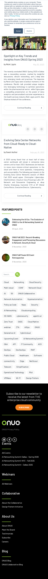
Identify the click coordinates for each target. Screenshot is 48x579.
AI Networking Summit (33, 338)
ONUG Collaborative (26, 293)
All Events (6, 453)
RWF (33, 350)
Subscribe (24, 407)
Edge (22, 361)
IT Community (27, 344)
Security (34, 304)
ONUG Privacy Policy (10, 429)
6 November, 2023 (19, 247)
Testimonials (7, 533)
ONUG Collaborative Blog (12, 564)
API (14, 344)
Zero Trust (8, 321)
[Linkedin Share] (41, 129)
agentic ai (37, 316)
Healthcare (24, 355)
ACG (40, 344)
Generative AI (9, 333)
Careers (5, 541)
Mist (31, 372)
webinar (7, 327)
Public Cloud (9, 355)
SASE (20, 321)
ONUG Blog (6, 560)
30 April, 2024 (17, 229)
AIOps (27, 327)
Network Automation (13, 299)
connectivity (9, 361)
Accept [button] (18, 31)
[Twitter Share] (34, 129)
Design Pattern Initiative (12, 506)
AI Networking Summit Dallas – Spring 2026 (20, 457)
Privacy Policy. (15, 16)
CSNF (21, 287)
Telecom (7, 367)
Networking (19, 282)
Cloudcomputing (28, 310)
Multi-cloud (8, 287)
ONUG (37, 327)
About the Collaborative (12, 502)
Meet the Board (8, 529)
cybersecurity (22, 316)
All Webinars (7, 483)
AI (5, 293)
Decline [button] (29, 31)
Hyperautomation (34, 299)
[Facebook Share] (27, 129)
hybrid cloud (25, 333)
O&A (6, 344)
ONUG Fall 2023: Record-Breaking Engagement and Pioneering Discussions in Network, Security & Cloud (28, 240)
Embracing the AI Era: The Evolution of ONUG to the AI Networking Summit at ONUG (28, 222)
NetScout (33, 361)
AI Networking (10, 310)
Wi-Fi (18, 378)
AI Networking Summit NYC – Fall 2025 (18, 460)
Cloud (6, 282)
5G (12, 293)
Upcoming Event (11, 338)
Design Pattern (32, 378)
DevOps (7, 350)
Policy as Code (10, 304)
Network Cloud (35, 287)
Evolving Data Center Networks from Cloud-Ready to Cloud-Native (22, 143)
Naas (24, 304)
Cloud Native (33, 321)
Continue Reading (24, 108)
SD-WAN (8, 316)
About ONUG (7, 525)
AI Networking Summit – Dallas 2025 (17, 464)
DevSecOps (21, 350)
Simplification (22, 367)
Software (38, 355)
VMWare (7, 378)
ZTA (17, 327)
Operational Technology (14, 372)
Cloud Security (35, 282)
